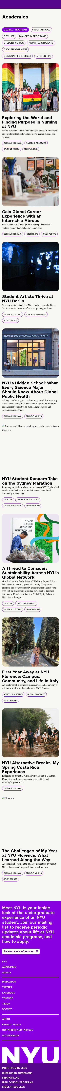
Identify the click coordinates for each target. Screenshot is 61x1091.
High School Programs (17, 1082)
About (6, 1019)
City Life (8, 500)
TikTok (6, 1003)
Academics (9, 966)
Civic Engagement (26, 603)
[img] (30, 87)
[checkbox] (15, 29)
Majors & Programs (36, 143)
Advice (6, 972)
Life (4, 961)
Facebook (8, 992)
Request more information (19, 951)
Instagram (9, 981)
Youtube (7, 998)
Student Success (13, 1087)
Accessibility (10, 1035)
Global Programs (12, 143)
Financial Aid (10, 1078)
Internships (32, 234)
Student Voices (11, 149)
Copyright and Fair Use (17, 1029)
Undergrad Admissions (17, 1073)
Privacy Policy (11, 1024)
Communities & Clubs (28, 500)
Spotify (7, 1009)
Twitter (7, 987)
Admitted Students (13, 694)
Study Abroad (31, 149)
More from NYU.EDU (14, 1068)
